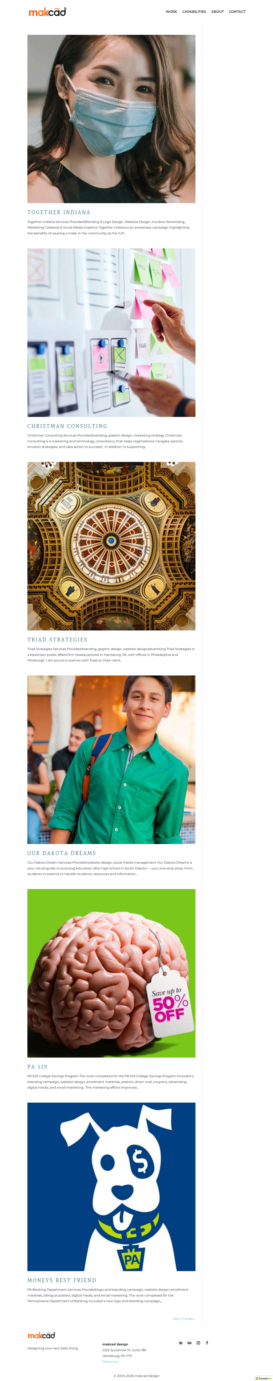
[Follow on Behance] (189, 1343)
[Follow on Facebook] (207, 1343)
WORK (171, 12)
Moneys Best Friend (62, 1281)
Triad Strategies (57, 640)
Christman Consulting (67, 427)
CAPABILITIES (194, 12)
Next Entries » (184, 1319)
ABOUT (217, 12)
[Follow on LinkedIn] (180, 1343)
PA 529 (37, 1067)
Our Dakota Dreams (61, 854)
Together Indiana (59, 213)
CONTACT (237, 12)
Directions (110, 1362)
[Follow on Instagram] (198, 1343)
